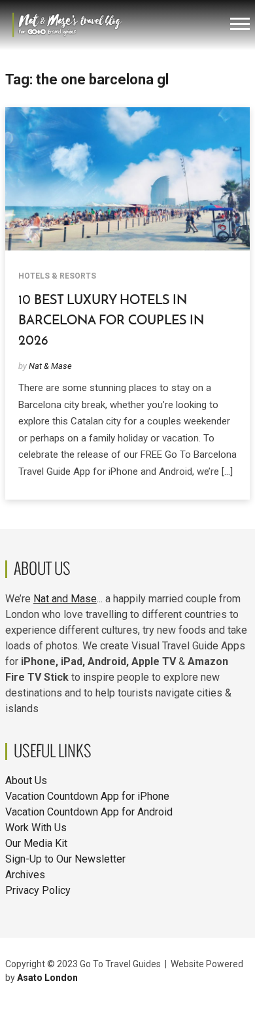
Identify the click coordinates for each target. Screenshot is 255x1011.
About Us (26, 780)
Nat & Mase (50, 366)
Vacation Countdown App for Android (89, 812)
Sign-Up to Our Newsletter (65, 859)
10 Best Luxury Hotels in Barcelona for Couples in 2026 (111, 320)
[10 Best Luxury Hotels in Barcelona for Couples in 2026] (127, 178)
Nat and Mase (65, 598)
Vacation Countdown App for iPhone (87, 796)
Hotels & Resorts (57, 276)
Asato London (47, 977)
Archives (25, 874)
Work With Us (36, 827)
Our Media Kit (36, 843)
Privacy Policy (38, 890)
